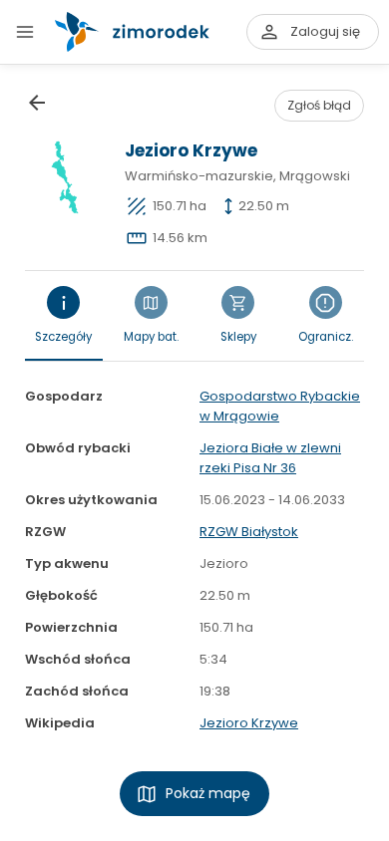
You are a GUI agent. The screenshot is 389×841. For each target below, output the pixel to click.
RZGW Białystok (248, 531)
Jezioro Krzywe (248, 722)
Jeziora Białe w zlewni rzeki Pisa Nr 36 (270, 457)
